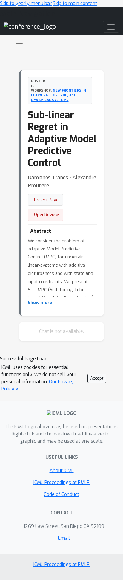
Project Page (46, 199)
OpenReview (46, 215)
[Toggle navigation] (19, 43)
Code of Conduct (61, 494)
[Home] (30, 26)
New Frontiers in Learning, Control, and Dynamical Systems (58, 95)
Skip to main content (75, 3)
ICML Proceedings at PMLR (61, 482)
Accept (97, 378)
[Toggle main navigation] (111, 27)
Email (64, 538)
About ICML (62, 470)
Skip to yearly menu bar (26, 3)
